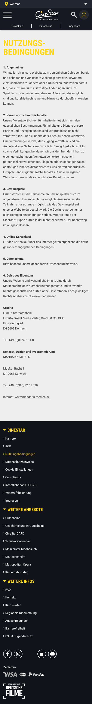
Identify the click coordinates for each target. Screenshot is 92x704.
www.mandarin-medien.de (32, 397)
